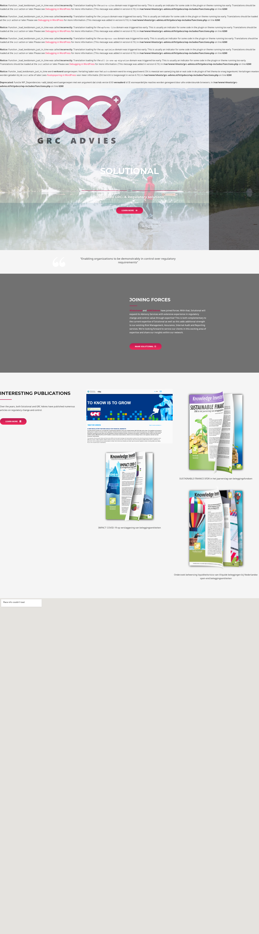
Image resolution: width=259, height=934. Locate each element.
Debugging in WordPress (58, 9)
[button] (129, 210)
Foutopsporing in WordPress (61, 75)
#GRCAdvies (153, 310)
